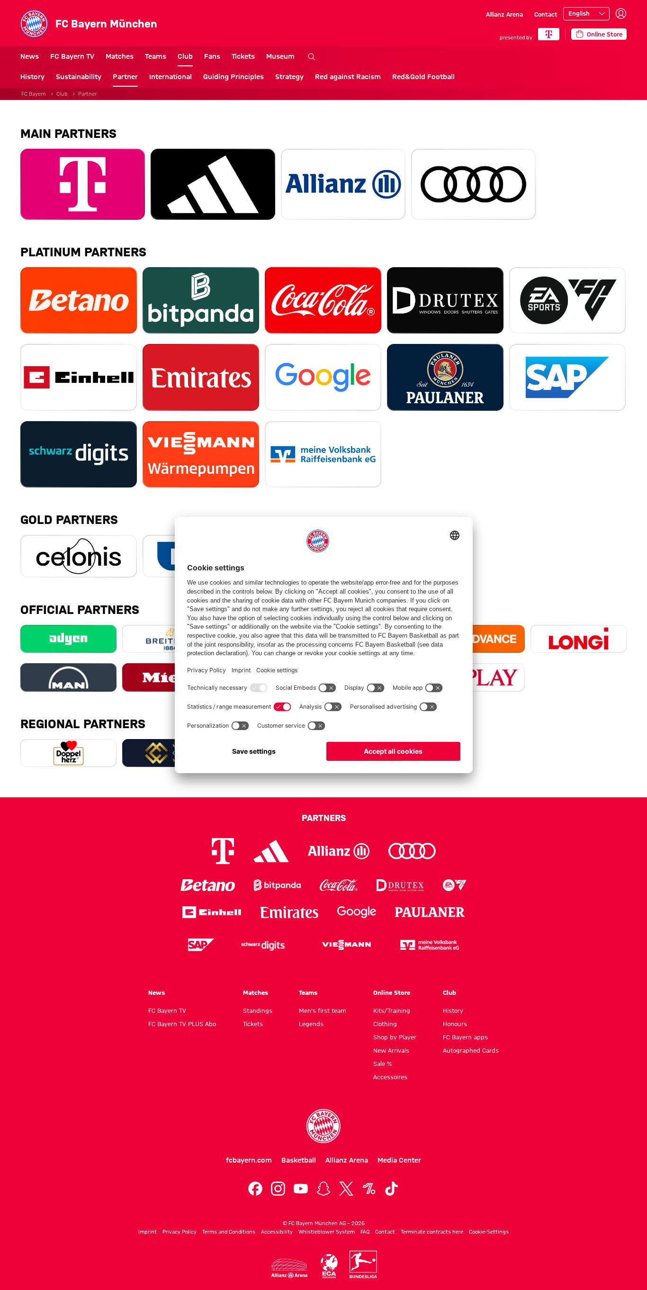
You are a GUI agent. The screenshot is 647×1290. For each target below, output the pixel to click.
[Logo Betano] (207, 885)
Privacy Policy (179, 1232)
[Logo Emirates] (289, 912)
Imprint (147, 1232)
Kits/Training (391, 1010)
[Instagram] (278, 1188)
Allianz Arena (504, 14)
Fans (212, 56)
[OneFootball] (369, 1188)
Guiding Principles (233, 77)
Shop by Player (394, 1037)
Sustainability (78, 77)
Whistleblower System (326, 1232)
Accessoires (390, 1076)
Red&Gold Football (423, 77)
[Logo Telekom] (222, 851)
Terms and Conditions (228, 1232)
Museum (280, 56)
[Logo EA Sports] (454, 885)
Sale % (382, 1063)
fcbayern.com (249, 1160)
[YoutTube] (300, 1188)
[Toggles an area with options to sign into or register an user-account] (621, 13)
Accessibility (277, 1232)
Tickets (243, 56)
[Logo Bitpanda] (277, 885)
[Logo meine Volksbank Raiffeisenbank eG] (429, 945)
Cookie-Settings (489, 1232)
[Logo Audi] (412, 851)
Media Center (399, 1160)
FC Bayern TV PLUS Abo (182, 1023)
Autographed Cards (471, 1050)
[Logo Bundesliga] (363, 1264)
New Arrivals (391, 1050)
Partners (324, 817)
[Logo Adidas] (271, 851)
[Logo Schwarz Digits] (263, 944)
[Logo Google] (356, 912)
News (29, 56)
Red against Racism (348, 77)
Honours (455, 1023)
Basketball (298, 1160)
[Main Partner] (548, 34)
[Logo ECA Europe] (329, 1266)
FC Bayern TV (72, 56)
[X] (346, 1188)
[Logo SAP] (201, 944)
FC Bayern (33, 94)
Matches (120, 56)
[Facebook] (255, 1188)
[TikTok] (391, 1188)
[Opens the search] (311, 57)
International (170, 77)
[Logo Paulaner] (430, 912)
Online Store (391, 992)
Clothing (385, 1023)
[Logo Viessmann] (346, 945)
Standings (257, 1010)
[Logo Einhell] (211, 912)
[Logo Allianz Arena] (289, 1268)
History (32, 77)
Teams (155, 56)
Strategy (289, 77)
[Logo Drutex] (400, 885)
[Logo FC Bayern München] (323, 1126)
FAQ (364, 1232)
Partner (125, 77)
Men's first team (322, 1010)
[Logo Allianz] (338, 851)
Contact (545, 14)
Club (185, 56)
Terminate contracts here (432, 1232)
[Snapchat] (323, 1188)
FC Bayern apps (465, 1037)
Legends (311, 1023)
